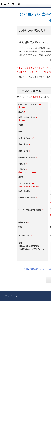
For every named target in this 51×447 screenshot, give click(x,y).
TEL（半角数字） (25, 183)
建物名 (21, 177)
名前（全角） (23, 151)
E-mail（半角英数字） (27, 197)
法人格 (21, 112)
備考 (20, 243)
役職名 (21, 131)
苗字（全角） (23, 144)
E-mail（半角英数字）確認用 (29, 210)
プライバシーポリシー (13, 296)
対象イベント (23, 227)
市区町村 (21, 169)
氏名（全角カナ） (25, 138)
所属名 (21, 125)
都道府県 (21, 164)
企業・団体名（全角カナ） (28, 104)
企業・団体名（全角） (27, 117)
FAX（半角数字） (25, 191)
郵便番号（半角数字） (27, 157)
